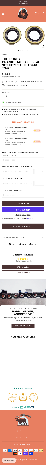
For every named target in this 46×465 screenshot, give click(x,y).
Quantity (6, 92)
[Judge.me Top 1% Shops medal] (23, 397)
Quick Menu (22, 431)
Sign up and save (22, 444)
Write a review (23, 267)
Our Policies (22, 438)
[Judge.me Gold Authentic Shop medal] (12, 397)
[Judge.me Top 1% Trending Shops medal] (33, 397)
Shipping (4, 76)
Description (9, 233)
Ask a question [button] (23, 273)
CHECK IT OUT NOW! (23, 325)
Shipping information (13, 237)
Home (4, 54)
